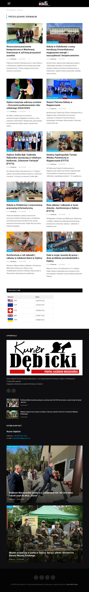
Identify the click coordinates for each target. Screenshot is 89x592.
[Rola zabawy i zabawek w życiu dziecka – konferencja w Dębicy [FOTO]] (64, 192)
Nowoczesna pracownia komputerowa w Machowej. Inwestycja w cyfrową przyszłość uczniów (24, 51)
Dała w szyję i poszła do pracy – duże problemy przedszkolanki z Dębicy (62, 258)
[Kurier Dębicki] (44, 3)
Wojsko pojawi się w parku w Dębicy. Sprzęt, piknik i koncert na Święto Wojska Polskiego (49, 413)
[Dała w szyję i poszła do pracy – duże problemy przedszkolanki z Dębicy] (64, 242)
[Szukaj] (80, 3)
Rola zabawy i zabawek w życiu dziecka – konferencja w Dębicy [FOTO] (62, 208)
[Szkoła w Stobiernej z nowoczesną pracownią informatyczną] (25, 192)
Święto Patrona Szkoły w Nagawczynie (59, 103)
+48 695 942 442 (20, 436)
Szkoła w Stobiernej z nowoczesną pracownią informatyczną (24, 206)
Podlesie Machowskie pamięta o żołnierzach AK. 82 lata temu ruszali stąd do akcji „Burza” (50, 401)
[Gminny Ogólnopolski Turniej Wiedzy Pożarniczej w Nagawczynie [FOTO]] (64, 141)
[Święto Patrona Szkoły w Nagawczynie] (64, 89)
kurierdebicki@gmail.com (21, 438)
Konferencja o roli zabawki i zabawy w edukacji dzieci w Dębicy (24, 256)
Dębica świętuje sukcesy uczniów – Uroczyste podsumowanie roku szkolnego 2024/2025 (24, 105)
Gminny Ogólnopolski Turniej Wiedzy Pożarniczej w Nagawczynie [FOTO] (61, 157)
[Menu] (9, 3)
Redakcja (13, 59)
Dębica (9, 97)
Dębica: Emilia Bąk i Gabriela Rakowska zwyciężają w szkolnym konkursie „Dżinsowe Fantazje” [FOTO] (24, 159)
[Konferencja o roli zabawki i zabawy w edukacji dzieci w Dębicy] (25, 242)
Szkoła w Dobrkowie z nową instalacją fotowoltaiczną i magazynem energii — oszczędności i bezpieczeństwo (62, 51)
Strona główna (11, 10)
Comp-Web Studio (72, 584)
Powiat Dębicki (12, 42)
